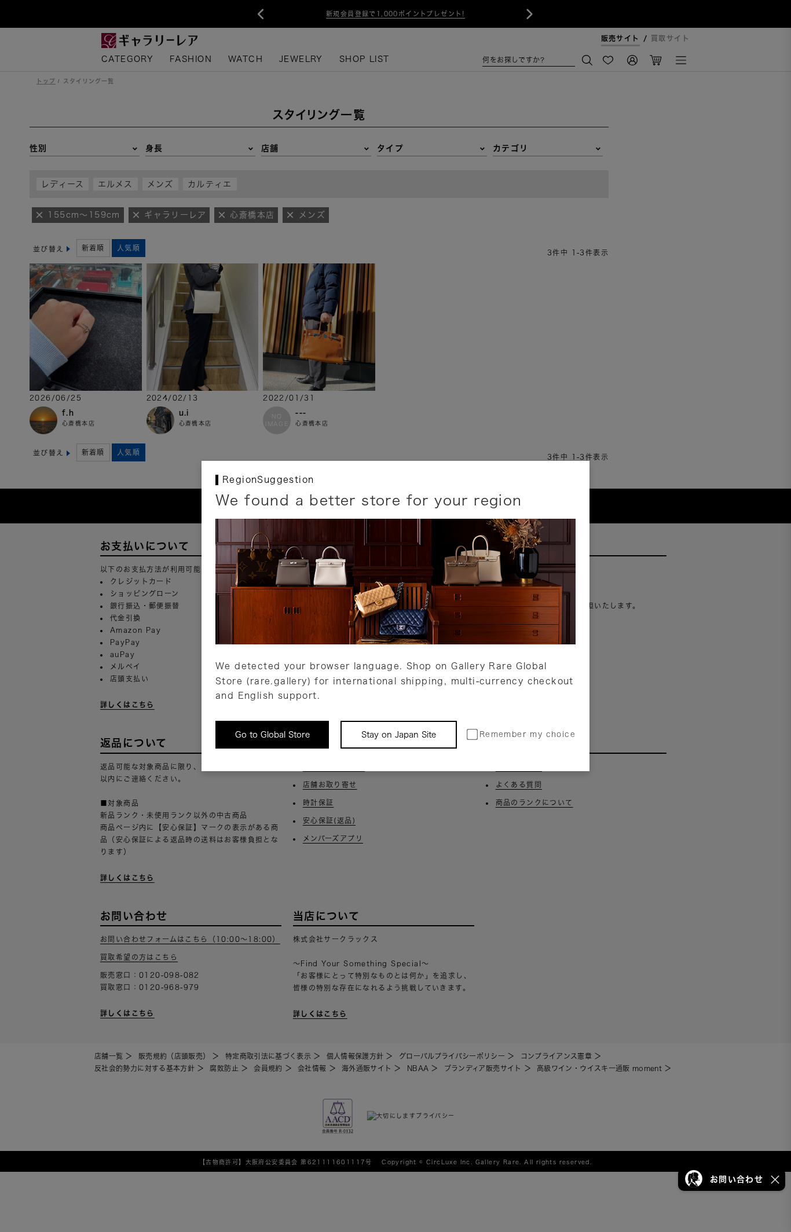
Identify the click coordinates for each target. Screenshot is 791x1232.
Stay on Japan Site (398, 735)
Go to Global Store (272, 735)
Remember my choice (527, 734)
